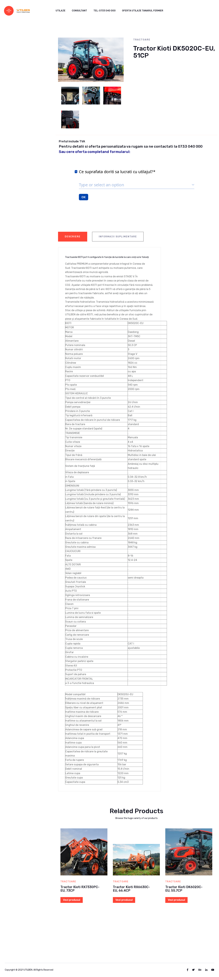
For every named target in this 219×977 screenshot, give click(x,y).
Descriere (72, 236)
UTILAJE (60, 10)
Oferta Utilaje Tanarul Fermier (142, 10)
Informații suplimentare (118, 236)
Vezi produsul (71, 899)
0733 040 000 (190, 146)
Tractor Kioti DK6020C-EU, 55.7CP (183, 888)
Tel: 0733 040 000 (104, 10)
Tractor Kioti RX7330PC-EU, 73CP (79, 888)
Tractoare (141, 39)
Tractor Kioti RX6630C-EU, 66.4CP (131, 888)
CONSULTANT (79, 10)
